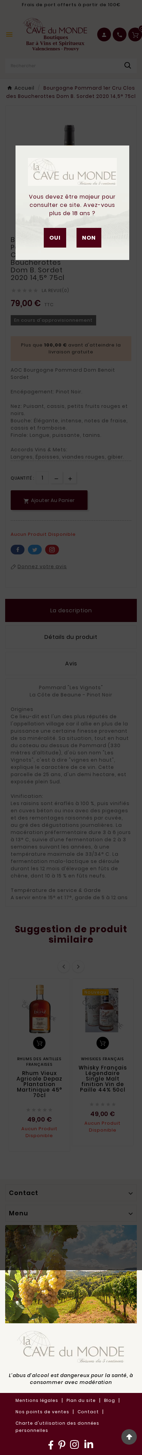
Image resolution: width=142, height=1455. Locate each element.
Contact (88, 1412)
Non (89, 238)
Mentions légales (37, 1400)
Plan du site (81, 1400)
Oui (55, 238)
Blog (109, 1400)
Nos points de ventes (42, 1412)
